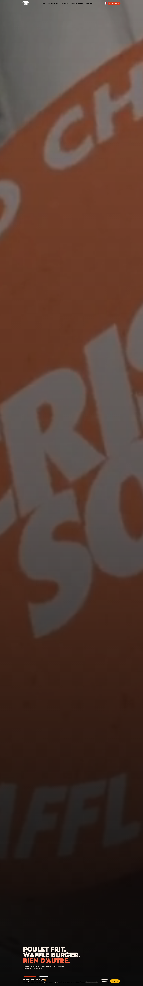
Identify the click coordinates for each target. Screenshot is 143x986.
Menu (43, 3)
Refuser (104, 981)
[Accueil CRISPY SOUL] (26, 3)
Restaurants (53, 3)
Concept (64, 3)
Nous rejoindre (77, 3)
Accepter (115, 981)
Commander (115, 3)
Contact (89, 3)
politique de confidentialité (91, 982)
